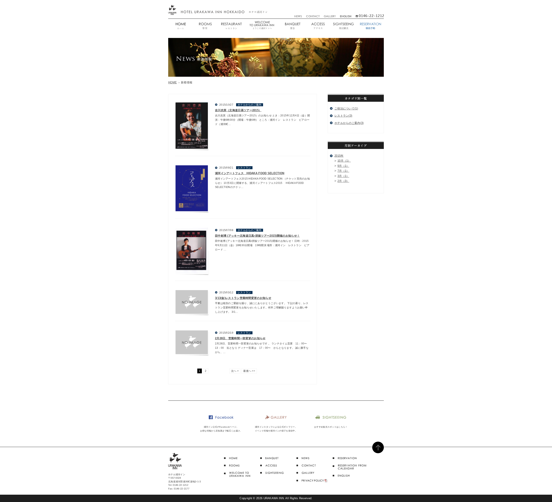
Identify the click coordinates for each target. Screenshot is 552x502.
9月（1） (343, 165)
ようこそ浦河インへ (262, 26)
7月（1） (343, 170)
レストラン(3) (343, 115)
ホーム (180, 26)
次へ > (235, 370)
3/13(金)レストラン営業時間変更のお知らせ (243, 298)
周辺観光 (343, 26)
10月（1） (344, 160)
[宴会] (292, 26)
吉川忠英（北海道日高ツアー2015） (238, 110)
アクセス (318, 26)
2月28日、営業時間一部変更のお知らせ (240, 338)
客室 (205, 26)
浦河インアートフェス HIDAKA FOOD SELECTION (249, 173)
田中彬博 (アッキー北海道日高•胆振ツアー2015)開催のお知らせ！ (257, 235)
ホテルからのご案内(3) (349, 123)
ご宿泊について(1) (346, 108)
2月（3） (343, 181)
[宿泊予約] (370, 26)
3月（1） (343, 176)
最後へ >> (249, 370)
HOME (172, 82)
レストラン (231, 26)
